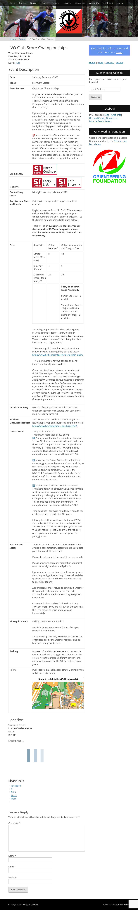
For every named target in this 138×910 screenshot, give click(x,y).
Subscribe (95, 97)
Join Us (22, 2)
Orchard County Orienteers (103, 118)
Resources (80, 2)
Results (55, 2)
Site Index (108, 2)
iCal (18, 62)
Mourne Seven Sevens (100, 121)
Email (12, 866)
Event (22, 39)
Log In (120, 2)
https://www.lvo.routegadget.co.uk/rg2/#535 (54, 425)
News (33, 2)
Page (106, 114)
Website (12, 877)
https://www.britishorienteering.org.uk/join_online (57, 354)
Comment (14, 823)
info (119, 114)
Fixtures (44, 2)
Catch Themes (124, 904)
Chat (113, 114)
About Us (94, 2)
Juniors (67, 2)
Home (12, 2)
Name (12, 855)
